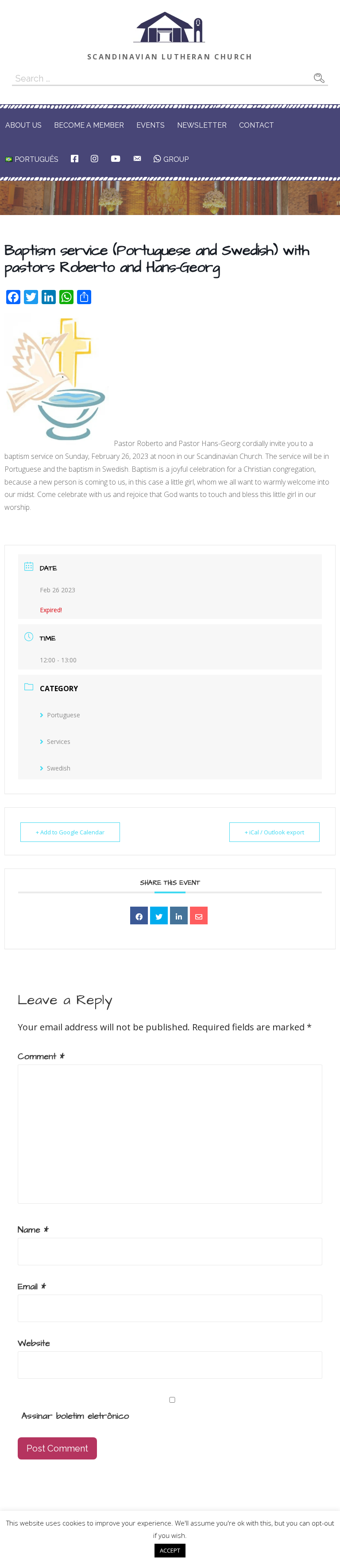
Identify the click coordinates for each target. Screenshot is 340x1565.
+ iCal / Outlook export (274, 832)
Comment (41, 1056)
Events (150, 125)
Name (33, 1230)
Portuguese (63, 715)
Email (32, 1286)
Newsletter (202, 125)
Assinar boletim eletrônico (73, 1416)
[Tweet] (159, 915)
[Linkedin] (179, 915)
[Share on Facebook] (139, 915)
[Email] (199, 915)
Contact (256, 125)
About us (23, 125)
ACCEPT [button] (170, 1550)
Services (58, 741)
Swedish (58, 768)
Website (34, 1343)
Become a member (89, 125)
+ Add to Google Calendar (70, 832)
